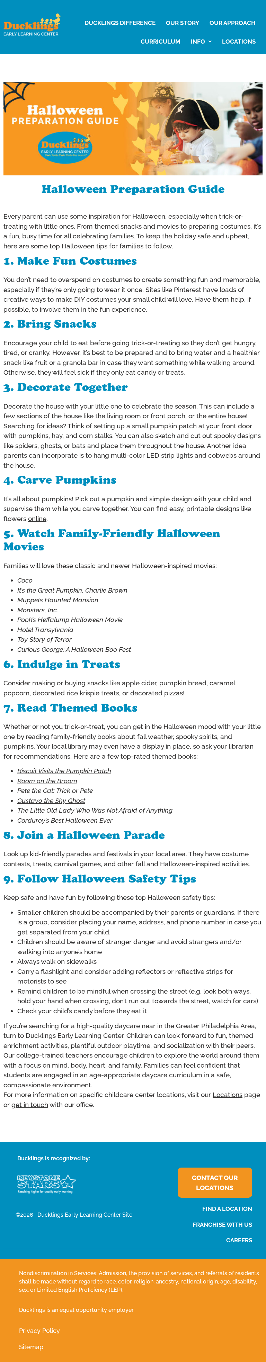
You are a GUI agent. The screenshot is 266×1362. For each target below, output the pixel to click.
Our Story (182, 22)
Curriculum (160, 41)
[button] (201, 42)
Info (198, 41)
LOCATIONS (239, 41)
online (37, 518)
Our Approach (233, 22)
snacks (97, 683)
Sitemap (31, 1347)
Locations (227, 1094)
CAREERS (239, 1240)
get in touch (29, 1104)
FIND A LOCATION (227, 1208)
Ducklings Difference (120, 22)
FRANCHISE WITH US (222, 1224)
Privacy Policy (39, 1330)
